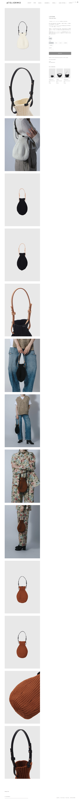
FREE (50, 38)
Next (72, 76)
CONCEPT (29, 2)
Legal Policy (58, 797)
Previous (48, 76)
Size (49, 36)
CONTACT (71, 2)
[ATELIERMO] (14, 3)
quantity (50, 47)
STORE (35, 2)
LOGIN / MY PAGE (62, 2)
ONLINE (39, 2)
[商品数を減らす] (53, 50)
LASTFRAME (52, 16)
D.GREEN (51, 45)
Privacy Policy (67, 797)
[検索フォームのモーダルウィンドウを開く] (73, 2)
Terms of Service (62, 797)
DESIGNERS (47, 2)
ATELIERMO (73, 797)
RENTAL (53, 2)
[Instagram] (77, 2)
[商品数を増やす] (50, 50)
